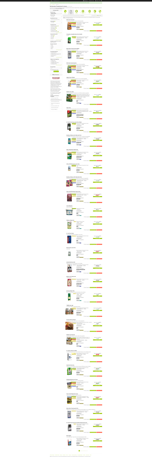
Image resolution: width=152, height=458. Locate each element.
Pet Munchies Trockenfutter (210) (55, 99)
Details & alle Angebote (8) (93, 45)
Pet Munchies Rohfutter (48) (54, 107)
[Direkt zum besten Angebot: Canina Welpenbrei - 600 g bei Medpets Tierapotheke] (97, 209)
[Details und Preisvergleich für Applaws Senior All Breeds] (69, 87)
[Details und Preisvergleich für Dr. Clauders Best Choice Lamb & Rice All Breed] (69, 130)
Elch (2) (52, 36)
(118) (89, 13)
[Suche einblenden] (100, 1)
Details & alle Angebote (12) (93, 88)
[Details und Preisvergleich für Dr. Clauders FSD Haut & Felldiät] (69, 360)
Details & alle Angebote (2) (93, 59)
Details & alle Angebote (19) (93, 160)
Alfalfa (52, 45)
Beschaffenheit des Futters (54, 18)
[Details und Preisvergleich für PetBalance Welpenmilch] (69, 228)
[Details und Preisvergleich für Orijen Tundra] (69, 117)
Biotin (52, 48)
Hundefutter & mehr (91, 0)
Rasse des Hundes (53, 12)
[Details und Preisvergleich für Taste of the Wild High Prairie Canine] (69, 403)
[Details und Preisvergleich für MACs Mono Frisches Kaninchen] (69, 72)
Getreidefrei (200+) (53, 30)
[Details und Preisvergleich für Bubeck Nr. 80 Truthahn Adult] (69, 286)
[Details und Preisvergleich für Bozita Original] (69, 445)
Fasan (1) (52, 38)
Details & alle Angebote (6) (93, 146)
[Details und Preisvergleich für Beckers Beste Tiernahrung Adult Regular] (69, 58)
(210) (71, 13)
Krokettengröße (53, 21)
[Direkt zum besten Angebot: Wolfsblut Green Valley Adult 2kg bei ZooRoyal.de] (97, 95)
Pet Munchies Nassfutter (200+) (55, 101)
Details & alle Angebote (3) (93, 287)
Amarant (52, 46)
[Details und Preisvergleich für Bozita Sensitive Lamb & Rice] (69, 257)
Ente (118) (52, 37)
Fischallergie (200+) (53, 61)
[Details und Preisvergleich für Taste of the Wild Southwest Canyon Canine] (69, 201)
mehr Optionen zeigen (58, 49)
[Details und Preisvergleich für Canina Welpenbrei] (69, 215)
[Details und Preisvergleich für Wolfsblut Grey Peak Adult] (69, 344)
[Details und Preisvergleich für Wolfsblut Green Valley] (69, 101)
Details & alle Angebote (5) (93, 104)
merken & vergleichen (86, 45)
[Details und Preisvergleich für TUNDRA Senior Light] (69, 315)
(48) (95, 13)
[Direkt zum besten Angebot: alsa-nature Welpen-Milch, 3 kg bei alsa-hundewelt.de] (97, 294)
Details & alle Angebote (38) (93, 446)
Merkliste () (86, 0)
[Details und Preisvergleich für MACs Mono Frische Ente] (69, 29)
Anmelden (97, 0)
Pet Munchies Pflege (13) (54, 109)
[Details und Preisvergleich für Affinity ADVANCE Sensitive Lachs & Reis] (69, 172)
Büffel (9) (52, 35)
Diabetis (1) (52, 56)
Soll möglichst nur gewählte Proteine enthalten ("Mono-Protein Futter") (56, 41)
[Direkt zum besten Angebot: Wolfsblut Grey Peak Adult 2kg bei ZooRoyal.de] (97, 338)
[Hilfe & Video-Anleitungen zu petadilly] (101, 1)
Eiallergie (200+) (53, 60)
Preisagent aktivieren (99, 45)
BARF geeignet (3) (53, 28)
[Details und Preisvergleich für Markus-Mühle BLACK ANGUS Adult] (69, 159)
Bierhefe (52, 47)
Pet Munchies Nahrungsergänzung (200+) (55, 103)
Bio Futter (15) (53, 29)
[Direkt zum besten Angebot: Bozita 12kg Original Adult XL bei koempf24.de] (97, 439)
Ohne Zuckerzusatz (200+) (54, 31)
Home (50, 4)
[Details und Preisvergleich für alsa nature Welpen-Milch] (69, 300)
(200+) (65, 13)
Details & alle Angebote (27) (93, 118)
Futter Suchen (56, 71)
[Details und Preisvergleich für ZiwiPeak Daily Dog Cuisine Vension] (69, 389)
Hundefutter (53, 4)
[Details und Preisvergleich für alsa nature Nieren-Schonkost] (69, 329)
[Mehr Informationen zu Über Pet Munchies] (56, 78)
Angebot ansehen (97, 40)
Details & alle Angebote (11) (93, 316)
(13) (100, 13)
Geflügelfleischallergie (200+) (55, 62)
